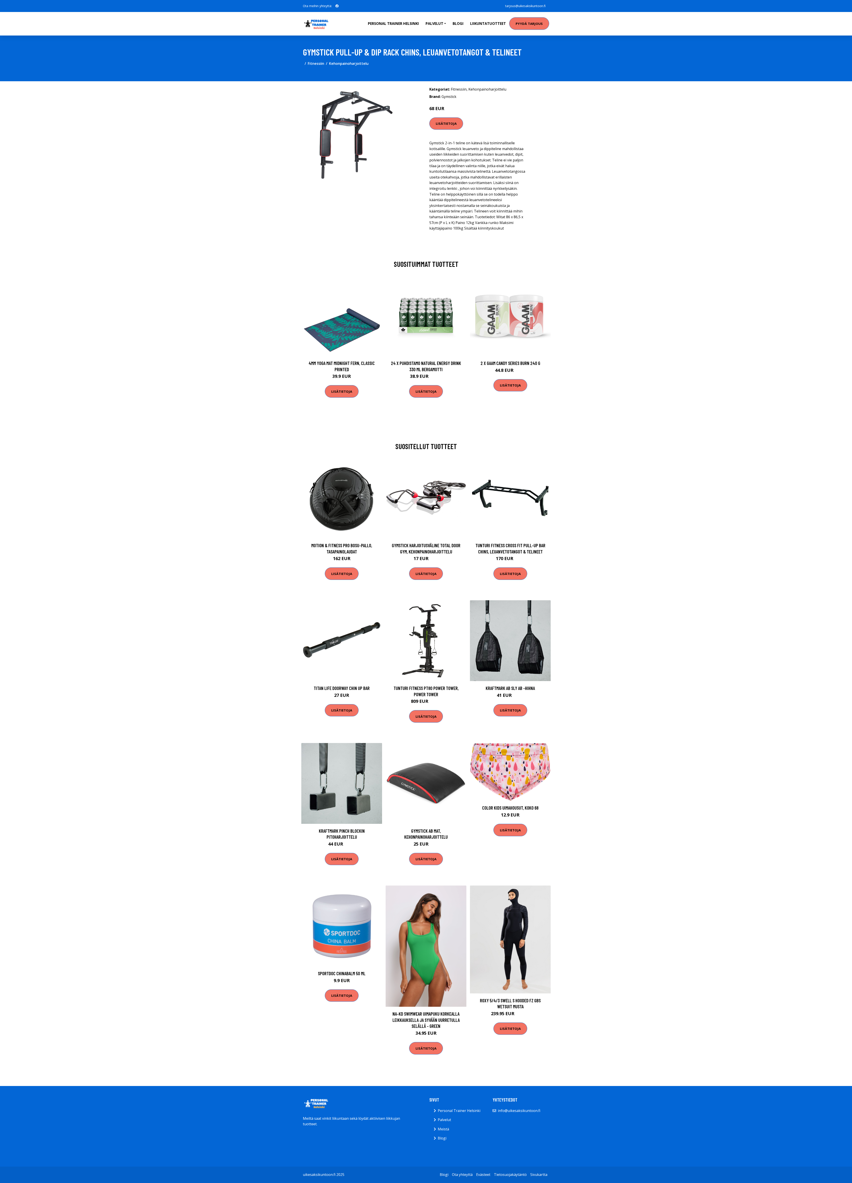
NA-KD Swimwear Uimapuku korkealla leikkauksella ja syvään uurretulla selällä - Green (426, 1020)
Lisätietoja (446, 123)
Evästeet (483, 1174)
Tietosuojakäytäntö (510, 1174)
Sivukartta (538, 1174)
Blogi (458, 23)
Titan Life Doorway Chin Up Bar (342, 688)
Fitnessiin (316, 63)
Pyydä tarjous (529, 23)
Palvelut (444, 1119)
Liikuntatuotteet (488, 23)
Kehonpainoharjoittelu (349, 63)
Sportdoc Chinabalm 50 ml (341, 973)
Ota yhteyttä (462, 1174)
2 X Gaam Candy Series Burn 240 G (510, 363)
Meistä (443, 1129)
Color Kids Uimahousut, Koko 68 (510, 807)
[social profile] (337, 6)
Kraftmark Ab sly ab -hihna (510, 688)
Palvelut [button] (434, 23)
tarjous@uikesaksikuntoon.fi (525, 6)
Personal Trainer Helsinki (393, 23)
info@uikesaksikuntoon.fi (519, 1110)
